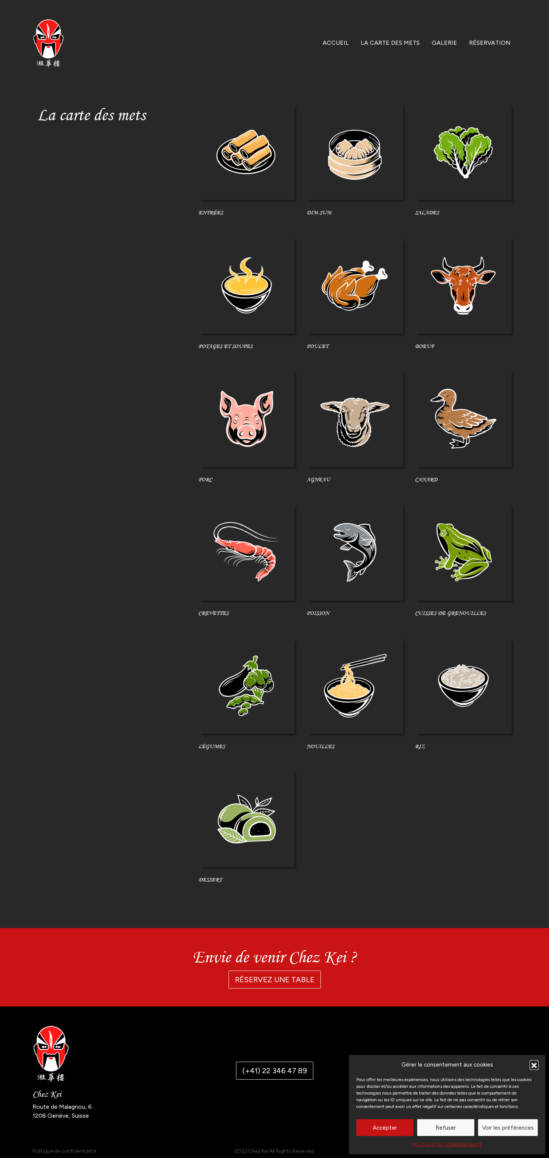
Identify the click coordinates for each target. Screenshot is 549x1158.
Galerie (444, 42)
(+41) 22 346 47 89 (274, 1070)
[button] (534, 1064)
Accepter (385, 1127)
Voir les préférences (508, 1127)
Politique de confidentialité (447, 1144)
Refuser (445, 1127)
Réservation (490, 42)
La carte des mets (390, 42)
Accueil (336, 42)
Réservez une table (274, 979)
